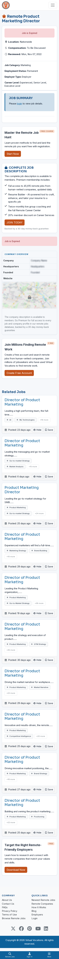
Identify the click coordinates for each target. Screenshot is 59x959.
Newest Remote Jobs (43, 899)
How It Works (38, 907)
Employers (37, 914)
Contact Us (8, 903)
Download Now (16, 869)
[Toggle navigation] (52, 5)
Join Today (14, 222)
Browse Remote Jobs (13, 918)
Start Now (13, 153)
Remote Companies (42, 903)
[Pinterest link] (29, 928)
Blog (33, 910)
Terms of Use (9, 914)
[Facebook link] (21, 928)
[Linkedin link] (45, 928)
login (19, 103)
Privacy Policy (9, 910)
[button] (48, 429)
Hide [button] (38, 429)
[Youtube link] (37, 928)
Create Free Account (19, 373)
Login (34, 918)
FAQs (5, 907)
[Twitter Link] (13, 928)
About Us (7, 899)
